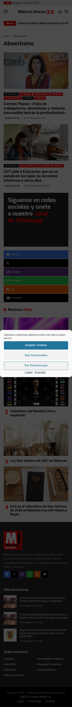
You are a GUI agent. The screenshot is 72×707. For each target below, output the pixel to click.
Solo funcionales (36, 355)
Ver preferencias (36, 365)
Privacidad (40, 372)
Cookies (29, 372)
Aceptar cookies (36, 345)
